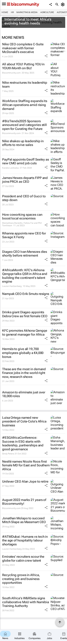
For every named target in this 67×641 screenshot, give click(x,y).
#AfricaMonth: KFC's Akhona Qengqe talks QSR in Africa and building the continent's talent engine (24, 275)
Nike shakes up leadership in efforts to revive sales (23, 143)
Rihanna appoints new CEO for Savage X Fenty (24, 235)
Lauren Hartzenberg (12, 286)
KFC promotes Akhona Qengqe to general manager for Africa (24, 332)
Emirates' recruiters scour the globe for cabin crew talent (23, 558)
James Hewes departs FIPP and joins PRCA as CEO (25, 180)
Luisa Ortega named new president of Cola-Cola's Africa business (24, 421)
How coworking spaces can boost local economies (22, 216)
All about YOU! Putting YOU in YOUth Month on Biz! (23, 66)
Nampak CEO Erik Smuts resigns (25, 294)
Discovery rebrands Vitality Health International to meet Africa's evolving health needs (31, 19)
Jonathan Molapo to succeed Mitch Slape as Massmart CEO (24, 520)
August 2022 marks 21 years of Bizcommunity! (24, 502)
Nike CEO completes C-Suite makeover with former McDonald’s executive (22, 48)
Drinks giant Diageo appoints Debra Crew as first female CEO (24, 314)
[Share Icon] (46, 56)
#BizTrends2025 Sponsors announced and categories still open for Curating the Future (24, 125)
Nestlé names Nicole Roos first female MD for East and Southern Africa (26, 465)
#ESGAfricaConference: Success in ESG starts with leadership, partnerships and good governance (22, 443)
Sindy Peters (8, 453)
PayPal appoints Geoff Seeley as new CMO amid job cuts (25, 161)
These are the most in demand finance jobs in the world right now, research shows (24, 373)
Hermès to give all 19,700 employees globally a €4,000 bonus (22, 352)
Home (5, 12)
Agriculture (47, 12)
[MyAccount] (63, 4)
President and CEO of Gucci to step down (24, 198)
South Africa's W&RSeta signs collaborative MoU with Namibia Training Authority (25, 602)
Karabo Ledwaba (10, 168)
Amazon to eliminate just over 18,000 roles (23, 394)
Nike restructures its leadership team (24, 84)
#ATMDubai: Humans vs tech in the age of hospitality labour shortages (25, 540)
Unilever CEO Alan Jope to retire (25, 481)
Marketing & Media (26, 12)
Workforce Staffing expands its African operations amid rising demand (24, 104)
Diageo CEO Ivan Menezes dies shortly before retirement (24, 253)
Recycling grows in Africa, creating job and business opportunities (21, 578)
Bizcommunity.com (11, 73)
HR (12, 12)
